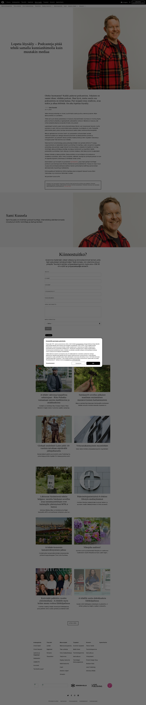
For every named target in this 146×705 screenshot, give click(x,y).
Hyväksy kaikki (93, 363)
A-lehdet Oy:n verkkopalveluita (72, 360)
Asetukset (78, 363)
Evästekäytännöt (50, 363)
